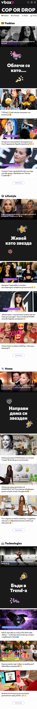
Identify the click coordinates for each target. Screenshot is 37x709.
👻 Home (25, 16)
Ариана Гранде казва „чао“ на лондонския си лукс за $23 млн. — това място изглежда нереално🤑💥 (17, 387)
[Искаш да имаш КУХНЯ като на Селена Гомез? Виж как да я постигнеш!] (18, 445)
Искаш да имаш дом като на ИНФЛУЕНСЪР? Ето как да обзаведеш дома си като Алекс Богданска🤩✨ (17, 489)
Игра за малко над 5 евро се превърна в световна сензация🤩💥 (17, 665)
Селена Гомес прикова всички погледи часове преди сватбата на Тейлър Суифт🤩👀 (17, 173)
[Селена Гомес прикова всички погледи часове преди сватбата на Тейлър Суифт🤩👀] (18, 158)
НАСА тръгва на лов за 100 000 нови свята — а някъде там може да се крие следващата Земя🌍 (17, 634)
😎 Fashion (5, 16)
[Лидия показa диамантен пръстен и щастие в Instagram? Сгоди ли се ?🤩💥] (18, 209)
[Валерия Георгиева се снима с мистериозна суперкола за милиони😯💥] (18, 272)
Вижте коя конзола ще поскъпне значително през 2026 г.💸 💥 (15, 694)
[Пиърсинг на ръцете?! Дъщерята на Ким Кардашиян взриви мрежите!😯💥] (18, 129)
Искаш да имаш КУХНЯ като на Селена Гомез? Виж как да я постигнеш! (17, 459)
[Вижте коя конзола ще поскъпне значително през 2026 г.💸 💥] (18, 680)
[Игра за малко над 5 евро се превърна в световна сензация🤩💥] (18, 651)
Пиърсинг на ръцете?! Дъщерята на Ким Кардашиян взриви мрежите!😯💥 (17, 143)
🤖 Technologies (11, 543)
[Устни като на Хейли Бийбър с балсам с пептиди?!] (18, 333)
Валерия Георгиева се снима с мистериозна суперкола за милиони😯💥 (18, 286)
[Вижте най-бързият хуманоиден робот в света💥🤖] (18, 556)
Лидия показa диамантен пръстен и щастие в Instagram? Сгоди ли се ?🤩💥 (18, 215)
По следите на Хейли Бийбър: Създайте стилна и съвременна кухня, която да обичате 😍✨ (18, 520)
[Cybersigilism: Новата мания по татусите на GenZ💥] (18, 36)
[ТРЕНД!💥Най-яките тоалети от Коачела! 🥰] (18, 99)
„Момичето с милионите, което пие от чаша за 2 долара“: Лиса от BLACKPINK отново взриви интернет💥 (18, 316)
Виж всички (18, 182)
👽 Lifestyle (15, 16)
